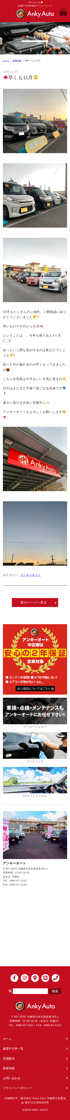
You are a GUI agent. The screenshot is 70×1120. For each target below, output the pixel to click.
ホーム (6, 60)
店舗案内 (9, 1058)
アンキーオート (30, 575)
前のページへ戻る (33, 602)
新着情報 (17, 60)
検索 (55, 991)
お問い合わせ (11, 1078)
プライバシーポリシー (17, 1088)
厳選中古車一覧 (13, 1048)
